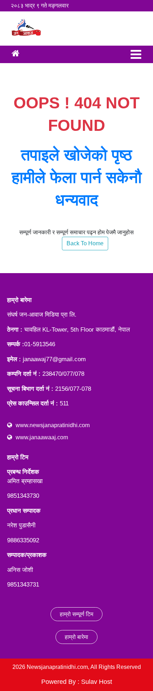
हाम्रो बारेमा (76, 637)
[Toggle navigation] (136, 54)
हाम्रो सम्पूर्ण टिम (76, 614)
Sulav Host (96, 681)
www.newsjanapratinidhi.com (53, 425)
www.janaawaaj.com (42, 437)
